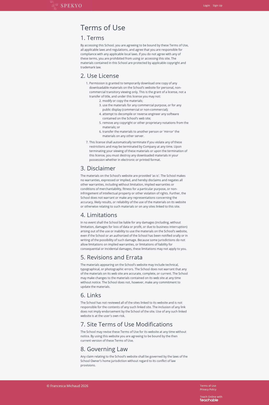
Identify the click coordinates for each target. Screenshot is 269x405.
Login (206, 5)
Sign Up (217, 5)
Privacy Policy (208, 389)
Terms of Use (208, 385)
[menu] (211, 5)
